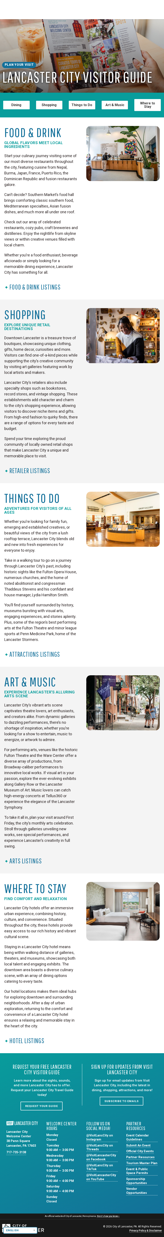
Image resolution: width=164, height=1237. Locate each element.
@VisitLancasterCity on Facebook (101, 1157)
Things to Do (82, 105)
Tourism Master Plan (141, 1163)
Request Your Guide (41, 1106)
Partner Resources (140, 1157)
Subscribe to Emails (121, 1101)
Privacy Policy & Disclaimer (145, 1230)
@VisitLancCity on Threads (99, 1147)
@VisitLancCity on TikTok (99, 1167)
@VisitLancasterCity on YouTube (101, 1177)
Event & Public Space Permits (137, 1171)
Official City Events (140, 1151)
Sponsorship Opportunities (136, 1181)
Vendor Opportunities (136, 1191)
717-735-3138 (16, 1152)
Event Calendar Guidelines (137, 1137)
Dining (16, 105)
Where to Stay (147, 105)
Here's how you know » (108, 1216)
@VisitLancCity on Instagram (99, 1137)
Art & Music (114, 105)
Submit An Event (138, 1145)
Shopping (49, 105)
